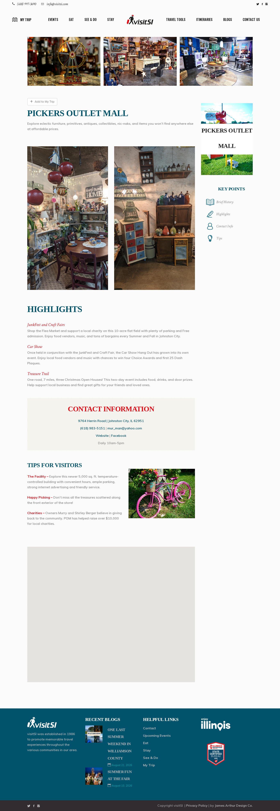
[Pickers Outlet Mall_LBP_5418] (216, 61)
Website (102, 436)
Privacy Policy (197, 805)
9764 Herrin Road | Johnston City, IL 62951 (111, 421)
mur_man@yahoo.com (124, 428)
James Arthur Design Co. (234, 805)
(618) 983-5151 (92, 428)
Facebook (118, 436)
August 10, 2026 (122, 785)
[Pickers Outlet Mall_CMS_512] (140, 61)
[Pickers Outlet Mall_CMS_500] (63, 61)
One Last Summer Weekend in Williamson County (120, 744)
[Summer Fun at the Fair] (93, 776)
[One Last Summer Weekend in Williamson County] (93, 734)
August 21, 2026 (122, 765)
